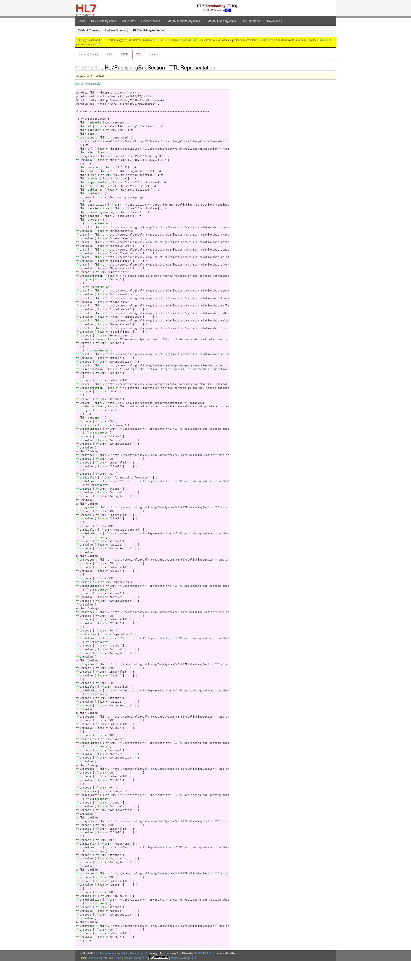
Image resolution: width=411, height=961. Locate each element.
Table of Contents (97, 958)
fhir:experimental (93, 182)
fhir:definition (88, 428)
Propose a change (180, 958)
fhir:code (83, 272)
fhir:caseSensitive (94, 208)
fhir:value (84, 160)
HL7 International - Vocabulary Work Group (119, 953)
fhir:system (85, 156)
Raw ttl (79, 83)
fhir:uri (82, 365)
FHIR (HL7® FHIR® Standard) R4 (174, 40)
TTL (138, 54)
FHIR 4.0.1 (201, 953)
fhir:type (83, 279)
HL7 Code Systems (103, 21)
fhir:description (92, 204)
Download (91, 83)
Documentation (251, 21)
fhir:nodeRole (90, 122)
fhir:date (86, 186)
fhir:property (90, 219)
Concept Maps (150, 21)
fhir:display (86, 425)
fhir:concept (89, 417)
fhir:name (86, 171)
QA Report (115, 958)
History (153, 54)
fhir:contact (89, 193)
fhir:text (86, 133)
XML (110, 54)
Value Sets (129, 21)
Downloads (274, 21)
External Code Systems (221, 21)
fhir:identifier (91, 152)
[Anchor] (217, 67)
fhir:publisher (91, 189)
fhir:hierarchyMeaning (96, 212)
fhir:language (90, 130)
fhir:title (87, 175)
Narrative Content (88, 54)
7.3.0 (262, 40)
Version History (132, 958)
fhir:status (85, 137)
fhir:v (101, 126)
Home (81, 21)
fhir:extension (97, 223)
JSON (124, 54)
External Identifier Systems (183, 21)
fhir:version (89, 167)
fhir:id (85, 126)
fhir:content (89, 215)
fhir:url (86, 148)
